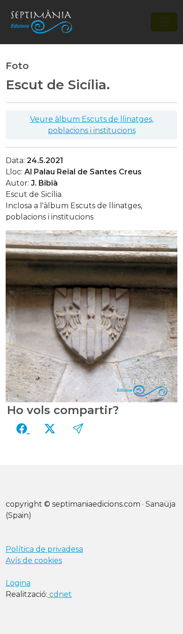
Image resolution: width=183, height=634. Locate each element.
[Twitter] (50, 428)
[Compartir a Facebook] (23, 428)
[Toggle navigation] (164, 22)
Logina (18, 583)
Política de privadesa (44, 549)
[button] (78, 428)
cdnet (59, 594)
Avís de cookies (34, 560)
